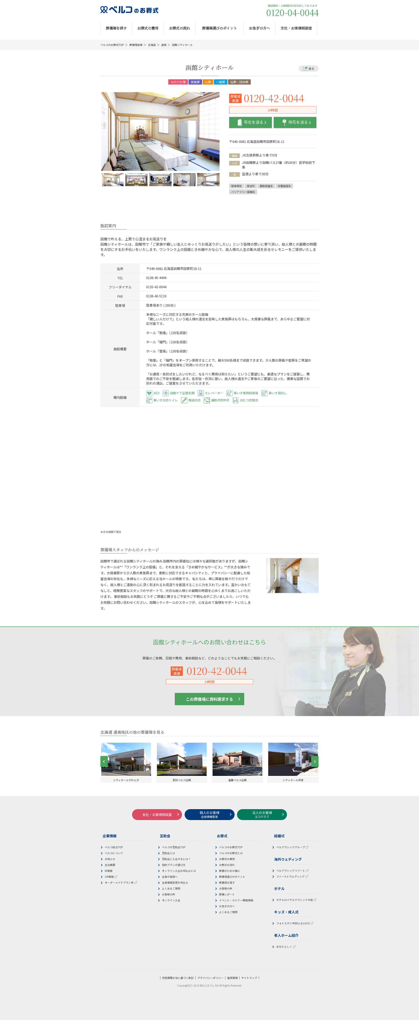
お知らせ (110, 859)
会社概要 (110, 865)
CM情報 (109, 876)
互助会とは (168, 853)
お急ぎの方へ (259, 28)
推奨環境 (232, 978)
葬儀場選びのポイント (219, 28)
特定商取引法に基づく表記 (178, 978)
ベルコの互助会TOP (173, 847)
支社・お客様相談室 (296, 28)
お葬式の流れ (179, 28)
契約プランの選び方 (173, 865)
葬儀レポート (227, 894)
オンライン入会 (171, 900)
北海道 (152, 45)
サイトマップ (249, 978)
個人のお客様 (209, 814)
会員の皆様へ (170, 876)
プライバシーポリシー (210, 978)
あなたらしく (284, 946)
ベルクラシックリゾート (290, 870)
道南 (164, 45)
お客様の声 (168, 894)
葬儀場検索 (136, 45)
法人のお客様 (262, 814)
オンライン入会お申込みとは (179, 871)
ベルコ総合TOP (114, 847)
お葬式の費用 (147, 28)
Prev (104, 761)
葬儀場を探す (116, 28)
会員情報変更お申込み (175, 882)
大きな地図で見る (111, 532)
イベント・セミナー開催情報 (236, 900)
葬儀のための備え (229, 871)
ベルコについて (114, 853)
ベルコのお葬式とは (231, 853)
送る (311, 68)
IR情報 (108, 871)
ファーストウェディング (290, 876)
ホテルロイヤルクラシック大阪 (294, 900)
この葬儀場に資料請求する (209, 699)
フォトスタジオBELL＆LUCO (293, 923)
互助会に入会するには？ (176, 859)
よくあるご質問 (171, 888)
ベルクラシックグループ (290, 847)
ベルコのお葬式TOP (112, 45)
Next (315, 761)
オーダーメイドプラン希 (119, 882)
